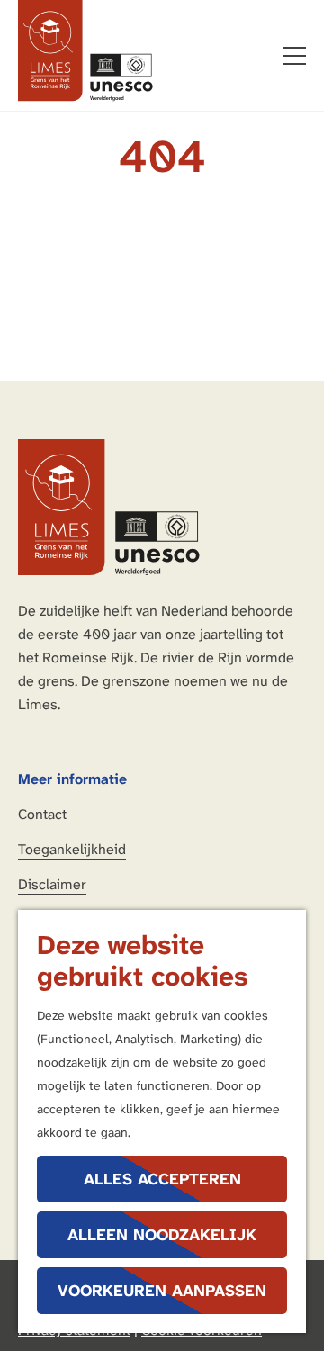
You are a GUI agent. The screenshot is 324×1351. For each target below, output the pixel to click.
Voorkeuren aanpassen (162, 1290)
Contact (42, 814)
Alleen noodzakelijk (162, 1235)
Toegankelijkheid (72, 849)
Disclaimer (52, 884)
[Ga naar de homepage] (85, 51)
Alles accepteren (162, 1179)
